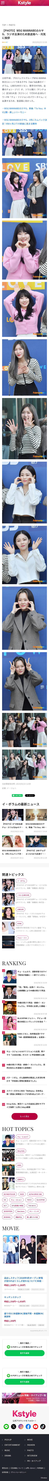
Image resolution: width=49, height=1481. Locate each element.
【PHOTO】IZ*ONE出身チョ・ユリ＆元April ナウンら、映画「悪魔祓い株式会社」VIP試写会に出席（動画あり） (12, 826)
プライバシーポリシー (18, 1472)
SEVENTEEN (8, 1211)
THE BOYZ (32, 1205)
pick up (8, 1439)
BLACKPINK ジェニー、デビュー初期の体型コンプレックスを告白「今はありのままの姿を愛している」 (32, 1020)
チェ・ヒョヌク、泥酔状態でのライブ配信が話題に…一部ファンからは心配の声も (32, 973)
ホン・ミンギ (34, 1211)
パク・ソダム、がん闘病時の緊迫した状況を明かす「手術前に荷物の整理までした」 (26, 1079)
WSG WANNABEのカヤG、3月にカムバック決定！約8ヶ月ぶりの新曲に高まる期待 (12, 852)
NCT (5, 1205)
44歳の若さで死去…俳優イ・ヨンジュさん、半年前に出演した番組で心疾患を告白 (32, 1004)
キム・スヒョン (16, 1200)
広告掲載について (17, 1468)
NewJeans (20, 1211)
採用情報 (5, 1472)
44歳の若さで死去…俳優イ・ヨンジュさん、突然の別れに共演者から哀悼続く (26, 1066)
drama (8, 1455)
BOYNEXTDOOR (9, 1194)
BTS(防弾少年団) (17, 1205)
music (7, 1450)
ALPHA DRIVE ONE (35, 1194)
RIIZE (22, 1194)
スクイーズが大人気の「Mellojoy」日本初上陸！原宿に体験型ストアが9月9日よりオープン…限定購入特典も (25, 1092)
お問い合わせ (30, 1468)
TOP (4, 25)
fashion (31, 1445)
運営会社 (5, 1468)
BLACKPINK (41, 1200)
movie (30, 1439)
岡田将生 (19, 1217)
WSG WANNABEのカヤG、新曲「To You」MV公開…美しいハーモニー (36, 826)
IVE (5, 1200)
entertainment (12, 1445)
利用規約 (40, 1468)
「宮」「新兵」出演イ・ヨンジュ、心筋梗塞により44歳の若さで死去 (32, 989)
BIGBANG (7, 1217)
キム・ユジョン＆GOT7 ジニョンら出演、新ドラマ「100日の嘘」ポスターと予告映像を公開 (26, 1053)
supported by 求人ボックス (38, 1331)
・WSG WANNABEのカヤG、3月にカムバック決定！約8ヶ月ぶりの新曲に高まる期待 (24, 121)
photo (30, 1450)
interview (32, 1455)
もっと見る (24, 1116)
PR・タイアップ (34, 1461)
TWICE (29, 1200)
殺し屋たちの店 (32, 1217)
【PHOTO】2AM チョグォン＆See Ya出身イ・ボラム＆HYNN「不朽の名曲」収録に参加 (36, 852)
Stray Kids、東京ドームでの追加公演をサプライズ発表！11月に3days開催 (26, 1105)
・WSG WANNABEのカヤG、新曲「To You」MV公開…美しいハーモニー (24, 110)
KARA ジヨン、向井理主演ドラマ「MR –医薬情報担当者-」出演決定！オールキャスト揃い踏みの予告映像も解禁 (32, 1035)
